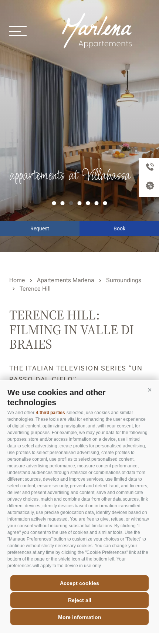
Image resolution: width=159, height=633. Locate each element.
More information (79, 617)
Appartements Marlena (98, 30)
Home (17, 280)
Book (119, 228)
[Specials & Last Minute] (149, 187)
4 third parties (50, 412)
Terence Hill (35, 288)
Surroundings (123, 280)
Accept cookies (79, 583)
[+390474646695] (149, 167)
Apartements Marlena (65, 280)
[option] (79, 126)
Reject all (79, 600)
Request (39, 228)
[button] (150, 390)
